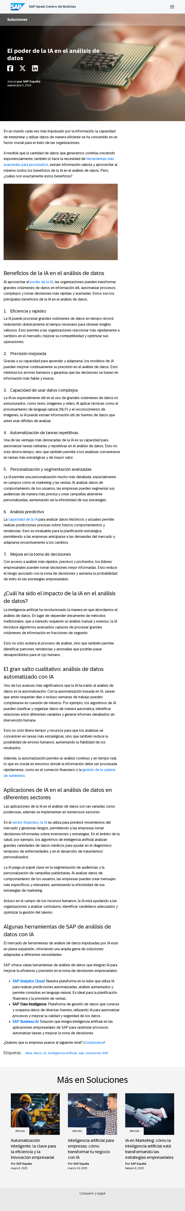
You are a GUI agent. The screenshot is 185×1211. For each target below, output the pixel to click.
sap (81, 1053)
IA (45, 1053)
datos (37, 1053)
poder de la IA (41, 282)
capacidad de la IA (22, 519)
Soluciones (17, 19)
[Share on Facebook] (10, 69)
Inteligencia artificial (62, 1053)
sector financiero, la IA (29, 822)
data (28, 1053)
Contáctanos (94, 1042)
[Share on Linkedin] (35, 69)
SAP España (31, 81)
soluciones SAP (97, 1053)
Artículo (12, 81)
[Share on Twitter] (22, 69)
